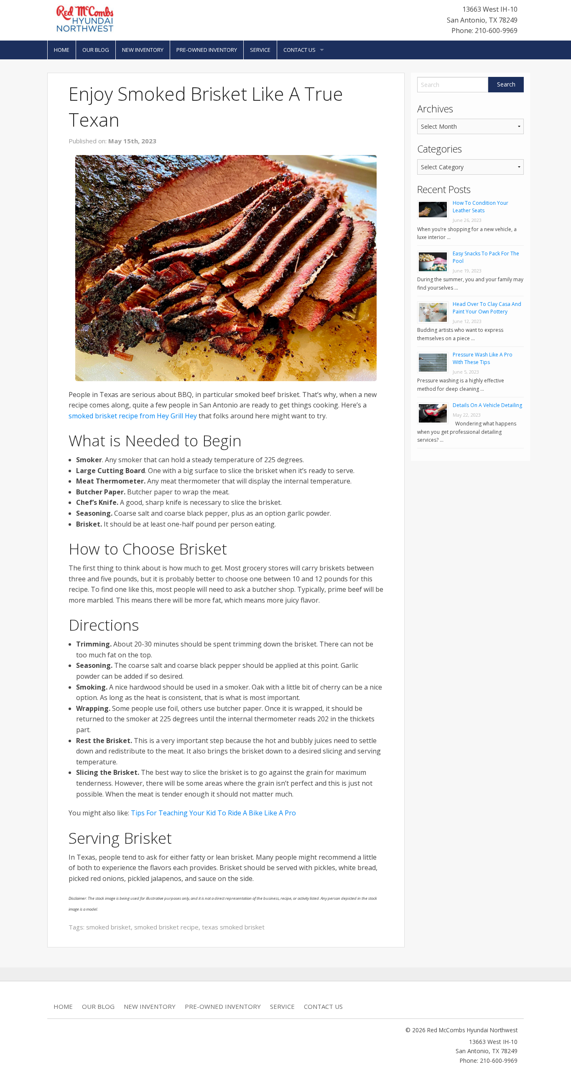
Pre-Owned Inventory (206, 49)
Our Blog (95, 49)
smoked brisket (108, 927)
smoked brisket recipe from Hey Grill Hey (133, 415)
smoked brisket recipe (166, 927)
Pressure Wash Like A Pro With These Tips (482, 358)
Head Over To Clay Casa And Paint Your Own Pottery (487, 307)
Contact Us (299, 49)
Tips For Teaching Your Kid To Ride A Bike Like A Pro (213, 812)
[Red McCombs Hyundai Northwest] (85, 18)
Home (61, 49)
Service (260, 49)
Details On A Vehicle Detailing (487, 405)
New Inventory (142, 49)
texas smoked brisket (233, 927)
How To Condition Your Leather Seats (480, 206)
